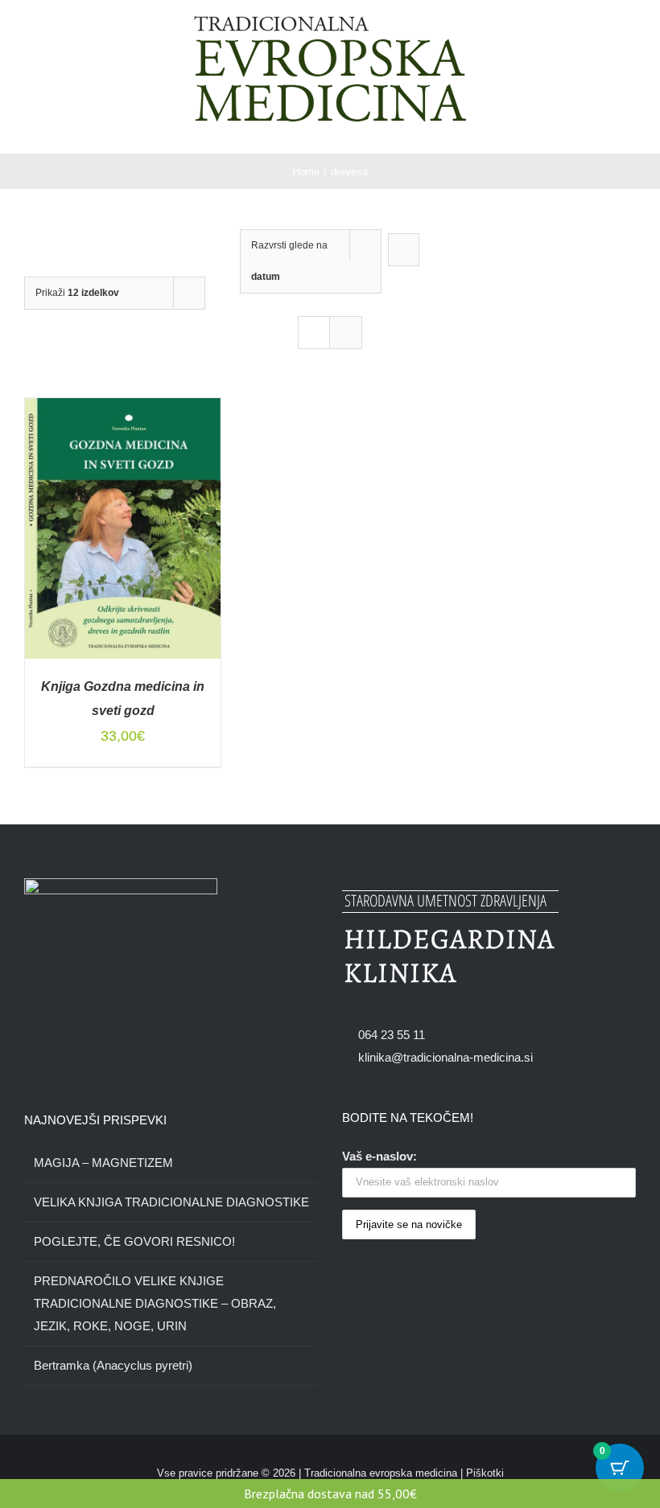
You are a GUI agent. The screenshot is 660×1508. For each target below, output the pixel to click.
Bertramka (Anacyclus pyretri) (113, 1365)
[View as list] (345, 332)
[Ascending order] (403, 249)
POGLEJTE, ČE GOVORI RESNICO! (134, 1241)
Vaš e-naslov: (379, 1156)
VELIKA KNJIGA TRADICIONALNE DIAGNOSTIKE (171, 1202)
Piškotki (485, 1473)
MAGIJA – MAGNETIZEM (103, 1162)
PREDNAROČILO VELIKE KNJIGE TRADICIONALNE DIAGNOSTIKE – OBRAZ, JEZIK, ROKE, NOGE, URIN (155, 1303)
